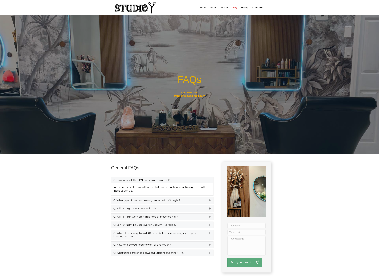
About (213, 7)
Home (203, 7)
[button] (162, 180)
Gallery (244, 7)
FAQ (235, 7)
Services (224, 7)
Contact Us (257, 7)
